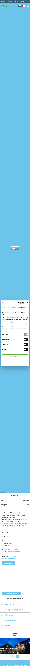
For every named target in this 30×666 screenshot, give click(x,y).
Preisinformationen (11, 620)
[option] (15, 646)
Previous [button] (12, 656)
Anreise (7, 625)
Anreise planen (8, 563)
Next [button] (17, 656)
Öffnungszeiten (9, 615)
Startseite (10, 1)
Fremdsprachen (9, 604)
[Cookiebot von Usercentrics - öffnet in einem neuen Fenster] (17, 303)
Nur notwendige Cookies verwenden (15, 362)
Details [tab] (13, 307)
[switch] (26, 339)
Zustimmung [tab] (5, 307)
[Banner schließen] (27, 302)
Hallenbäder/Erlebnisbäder (12, 652)
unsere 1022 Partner (12, 317)
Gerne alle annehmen (15, 356)
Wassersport (3, 652)
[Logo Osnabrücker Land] (6, 6)
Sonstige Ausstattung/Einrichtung (15, 610)
